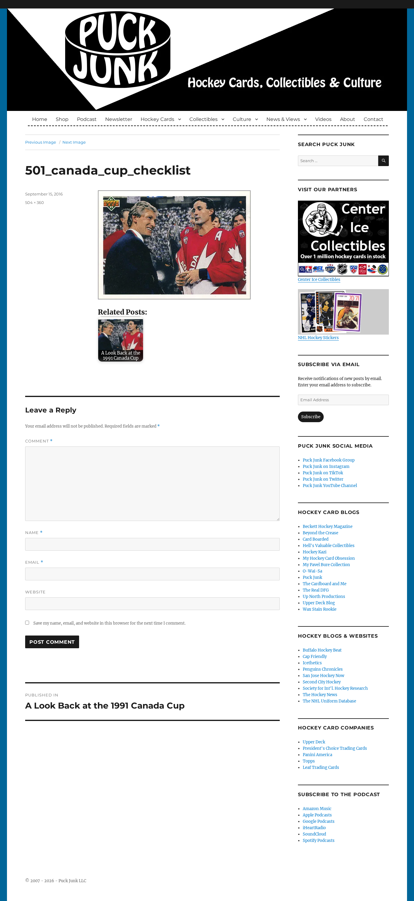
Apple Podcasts (317, 815)
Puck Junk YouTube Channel (330, 485)
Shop (62, 119)
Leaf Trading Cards (321, 767)
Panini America (317, 754)
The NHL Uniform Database (329, 701)
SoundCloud (314, 834)
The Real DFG (316, 590)
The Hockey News (320, 694)
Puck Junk (312, 577)
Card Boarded (316, 539)
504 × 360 (34, 202)
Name (34, 532)
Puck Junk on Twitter (323, 479)
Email (34, 562)
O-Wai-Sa (312, 571)
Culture (242, 119)
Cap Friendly (315, 656)
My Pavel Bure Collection (326, 564)
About (347, 119)
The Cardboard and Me (324, 583)
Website (35, 591)
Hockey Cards (157, 119)
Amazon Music (317, 808)
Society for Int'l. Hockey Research (335, 688)
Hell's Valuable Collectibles (329, 545)
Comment (39, 441)
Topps (309, 761)
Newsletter (118, 119)
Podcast (87, 119)
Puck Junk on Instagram (326, 466)
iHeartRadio (314, 827)
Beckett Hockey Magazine (327, 526)
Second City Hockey (322, 682)
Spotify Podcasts (319, 840)
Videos (323, 119)
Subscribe (310, 416)
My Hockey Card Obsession (329, 558)
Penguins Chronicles (323, 669)
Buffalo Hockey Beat (322, 650)
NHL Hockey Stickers (318, 337)
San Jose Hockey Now (323, 675)
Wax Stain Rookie (319, 609)
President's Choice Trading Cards (335, 748)
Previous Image (40, 142)
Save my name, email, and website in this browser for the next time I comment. (109, 623)
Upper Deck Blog (319, 603)
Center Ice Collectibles (319, 279)
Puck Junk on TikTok (323, 473)
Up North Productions (324, 596)
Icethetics (312, 663)
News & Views (283, 119)
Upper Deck (314, 742)
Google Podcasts (319, 821)
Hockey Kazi (314, 552)
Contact (373, 119)
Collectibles (203, 119)
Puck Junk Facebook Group (329, 460)
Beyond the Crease (320, 533)
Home (39, 119)
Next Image (74, 142)
